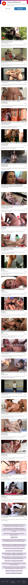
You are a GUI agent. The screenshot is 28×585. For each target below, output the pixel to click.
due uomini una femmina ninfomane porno (14, 548)
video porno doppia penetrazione (14, 570)
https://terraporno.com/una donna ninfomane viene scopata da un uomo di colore (14, 567)
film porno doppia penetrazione (14, 573)
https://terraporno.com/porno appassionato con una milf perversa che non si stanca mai (14, 540)
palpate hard (14, 537)
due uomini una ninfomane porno (14, 550)
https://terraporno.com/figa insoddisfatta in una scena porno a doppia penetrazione (14, 554)
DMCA (7, 581)
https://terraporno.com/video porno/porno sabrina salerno (14, 534)
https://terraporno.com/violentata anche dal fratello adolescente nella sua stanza (14, 525)
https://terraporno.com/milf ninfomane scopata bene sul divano (14, 564)
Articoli (3, 581)
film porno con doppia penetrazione (14, 560)
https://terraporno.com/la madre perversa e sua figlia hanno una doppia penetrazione (14, 557)
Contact (18, 581)
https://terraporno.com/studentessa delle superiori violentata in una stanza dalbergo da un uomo (14, 530)
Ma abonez (20, 8)
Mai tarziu (7, 8)
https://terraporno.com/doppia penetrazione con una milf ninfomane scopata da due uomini (14, 545)
